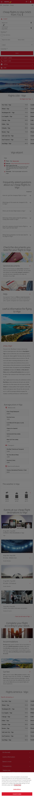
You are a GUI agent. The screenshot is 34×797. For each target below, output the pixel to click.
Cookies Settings (17, 789)
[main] (17, 784)
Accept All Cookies (17, 794)
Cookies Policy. (17, 785)
